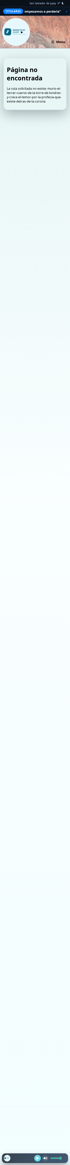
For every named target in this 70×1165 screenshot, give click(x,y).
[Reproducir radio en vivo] (37, 1158)
